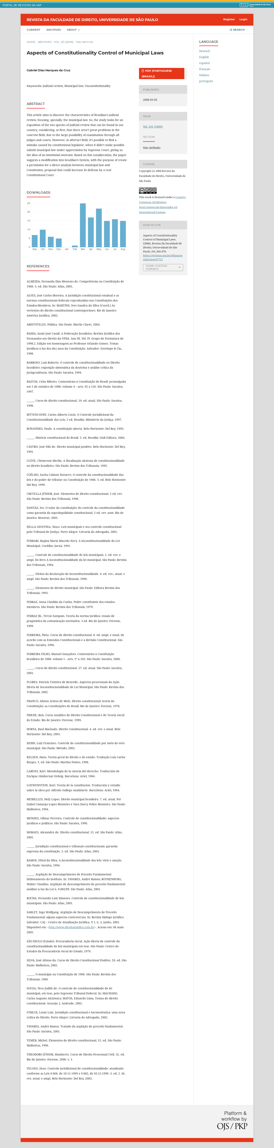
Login (243, 19)
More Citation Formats (156, 267)
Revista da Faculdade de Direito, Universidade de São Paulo (92, 19)
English (204, 57)
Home (31, 41)
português (206, 81)
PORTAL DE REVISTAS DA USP (22, 5)
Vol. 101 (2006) (63, 41)
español (204, 63)
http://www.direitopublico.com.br (71, 927)
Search (238, 29)
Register (229, 19)
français (204, 69)
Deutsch (204, 51)
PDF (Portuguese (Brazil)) (157, 73)
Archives (53, 29)
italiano (204, 75)
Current (33, 29)
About (72, 29)
